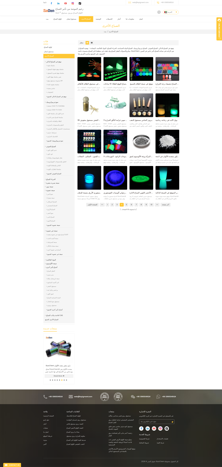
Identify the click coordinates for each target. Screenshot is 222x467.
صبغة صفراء (50, 198)
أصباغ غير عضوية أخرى (54, 250)
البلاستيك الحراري (52, 136)
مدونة (45, 440)
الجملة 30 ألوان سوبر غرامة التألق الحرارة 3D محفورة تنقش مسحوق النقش (115, 120)
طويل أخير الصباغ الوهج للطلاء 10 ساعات (115, 84)
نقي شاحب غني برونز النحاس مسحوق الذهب (141, 120)
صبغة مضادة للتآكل (52, 246)
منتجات (45, 428)
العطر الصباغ (51, 271)
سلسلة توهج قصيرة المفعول (55, 73)
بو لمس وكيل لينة (52, 290)
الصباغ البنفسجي (52, 206)
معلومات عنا (130, 19)
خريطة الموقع (47, 436)
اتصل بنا (46, 432)
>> (157, 204)
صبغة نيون (49, 186)
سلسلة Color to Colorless (55, 106)
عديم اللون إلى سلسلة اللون (55, 114)
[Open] (219, 28)
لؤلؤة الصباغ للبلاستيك (73, 416)
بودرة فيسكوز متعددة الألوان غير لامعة (167, 156)
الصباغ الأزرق (51, 209)
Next (70, 333)
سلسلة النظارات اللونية (54, 169)
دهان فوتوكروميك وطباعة (54, 158)
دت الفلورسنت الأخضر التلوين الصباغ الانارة (141, 192)
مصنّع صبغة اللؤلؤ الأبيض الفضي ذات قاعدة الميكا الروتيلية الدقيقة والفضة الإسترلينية (120, 442)
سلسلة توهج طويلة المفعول (55, 69)
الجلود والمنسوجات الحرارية (55, 125)
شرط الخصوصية (144, 439)
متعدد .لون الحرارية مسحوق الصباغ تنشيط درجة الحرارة (167, 84)
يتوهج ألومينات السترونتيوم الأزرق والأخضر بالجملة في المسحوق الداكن (122, 450)
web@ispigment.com (140, 2)
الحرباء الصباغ (51, 179)
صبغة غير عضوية (51, 231)
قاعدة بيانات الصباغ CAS (54, 315)
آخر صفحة (165, 204)
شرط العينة (160, 443)
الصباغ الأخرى (86, 19)
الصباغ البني (50, 217)
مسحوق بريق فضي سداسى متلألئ (59, 366)
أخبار (119, 19)
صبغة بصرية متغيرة (52, 183)
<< (102, 204)
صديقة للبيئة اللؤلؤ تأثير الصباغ (76, 440)
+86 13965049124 (167, 2)
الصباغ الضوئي (51, 146)
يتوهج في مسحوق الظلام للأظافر (89, 84)
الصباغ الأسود (51, 221)
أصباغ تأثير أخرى (51, 267)
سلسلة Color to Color (54, 110)
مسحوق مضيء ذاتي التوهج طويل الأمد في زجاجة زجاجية (167, 120)
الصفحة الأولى (92, 204)
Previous (66, 333)
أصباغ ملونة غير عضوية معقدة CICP (57, 235)
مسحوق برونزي (51, 305)
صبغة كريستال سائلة (53, 279)
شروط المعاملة (144, 443)
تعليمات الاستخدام (162, 439)
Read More (58, 376)
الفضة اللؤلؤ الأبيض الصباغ (74, 428)
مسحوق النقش (51, 286)
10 (151, 204)
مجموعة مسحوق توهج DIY (55, 81)
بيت (47, 19)
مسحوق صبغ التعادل (53, 302)
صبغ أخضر (50, 213)
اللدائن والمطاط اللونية (54, 165)
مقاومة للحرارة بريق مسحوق (75, 436)
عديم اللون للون (52, 150)
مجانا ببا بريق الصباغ (72, 432)
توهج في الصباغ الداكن (53, 61)
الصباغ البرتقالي (52, 202)
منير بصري (50, 275)
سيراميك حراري (52, 133)
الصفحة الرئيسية (48, 416)
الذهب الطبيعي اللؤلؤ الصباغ (75, 444)
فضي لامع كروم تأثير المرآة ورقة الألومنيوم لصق (141, 156)
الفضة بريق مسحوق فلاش (74, 424)
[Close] (219, 41)
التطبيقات (50, 92)
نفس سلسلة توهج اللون (54, 77)
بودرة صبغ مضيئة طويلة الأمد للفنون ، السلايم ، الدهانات (89, 156)
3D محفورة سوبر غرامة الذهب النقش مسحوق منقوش (89, 120)
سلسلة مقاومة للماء (53, 85)
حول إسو (46, 420)
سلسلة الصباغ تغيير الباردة (55, 117)
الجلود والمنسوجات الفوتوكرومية (56, 162)
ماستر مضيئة (51, 88)
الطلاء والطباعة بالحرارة (54, 121)
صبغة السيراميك (52, 242)
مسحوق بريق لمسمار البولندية (76, 420)
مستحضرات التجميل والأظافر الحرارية (58, 129)
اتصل (141, 19)
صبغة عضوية (50, 190)
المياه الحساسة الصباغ (53, 298)
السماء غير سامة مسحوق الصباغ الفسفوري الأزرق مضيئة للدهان (89, 192)
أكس (44, 444)
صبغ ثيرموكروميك (52, 102)
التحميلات (109, 19)
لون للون (50, 154)
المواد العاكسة (51, 260)
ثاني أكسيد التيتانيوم (53, 282)
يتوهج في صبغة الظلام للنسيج (141, 84)
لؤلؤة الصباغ (58, 19)
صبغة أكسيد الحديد (52, 238)
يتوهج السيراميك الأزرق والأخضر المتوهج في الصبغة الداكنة (167, 192)
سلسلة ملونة (51, 66)
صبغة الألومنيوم (51, 263)
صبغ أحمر (50, 194)
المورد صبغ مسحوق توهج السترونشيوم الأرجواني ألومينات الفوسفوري (115, 192)
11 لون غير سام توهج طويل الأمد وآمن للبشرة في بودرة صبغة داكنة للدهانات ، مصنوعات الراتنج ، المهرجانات (115, 156)
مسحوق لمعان (71, 19)
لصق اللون (50, 294)
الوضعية (98, 19)
